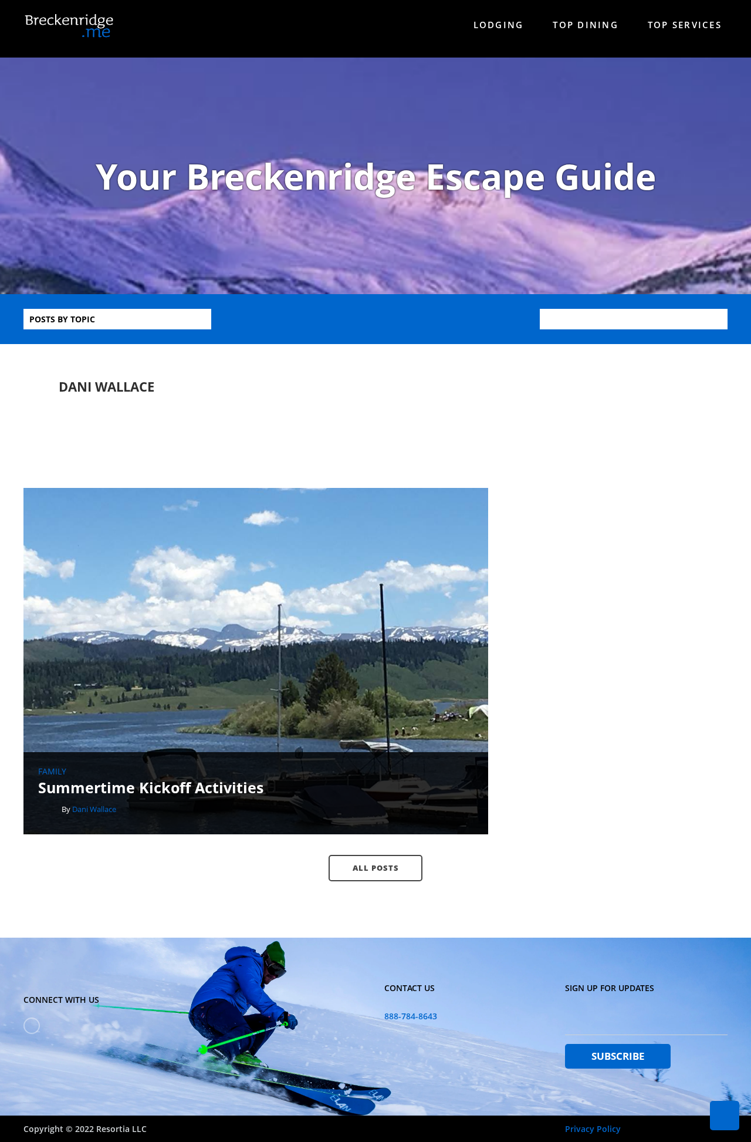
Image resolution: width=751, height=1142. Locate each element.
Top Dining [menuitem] (585, 25)
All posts (376, 868)
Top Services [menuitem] (685, 25)
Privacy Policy (593, 1128)
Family (52, 771)
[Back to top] (724, 1115)
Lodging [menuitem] (498, 25)
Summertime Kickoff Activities (150, 787)
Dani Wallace (94, 809)
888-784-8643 (410, 1016)
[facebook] (31, 1026)
